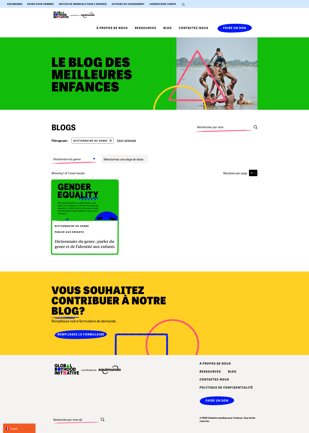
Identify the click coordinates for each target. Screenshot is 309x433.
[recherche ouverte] (183, 4)
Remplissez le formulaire (80, 334)
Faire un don (234, 28)
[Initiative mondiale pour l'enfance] (74, 15)
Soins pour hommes (40, 3)
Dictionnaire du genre (90, 140)
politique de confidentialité (226, 387)
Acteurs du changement (128, 3)
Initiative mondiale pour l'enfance (83, 3)
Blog (167, 28)
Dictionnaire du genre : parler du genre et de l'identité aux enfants (85, 244)
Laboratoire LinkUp (162, 3)
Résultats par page (235, 173)
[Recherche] (256, 127)
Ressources (145, 28)
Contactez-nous (193, 28)
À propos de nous (112, 28)
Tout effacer (126, 140)
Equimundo (14, 3)
